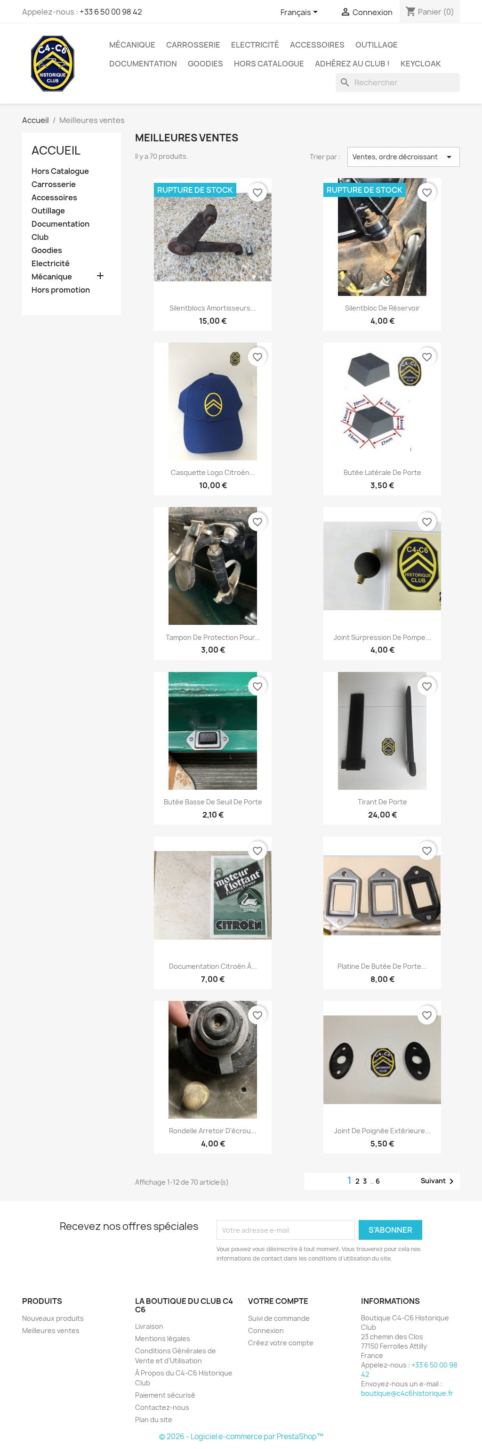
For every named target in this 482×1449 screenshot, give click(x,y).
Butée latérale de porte (382, 472)
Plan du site (153, 1419)
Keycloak (421, 63)
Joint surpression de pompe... (382, 637)
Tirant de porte (382, 801)
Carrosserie (193, 45)
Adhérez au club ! (352, 63)
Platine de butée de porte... (382, 966)
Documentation (143, 63)
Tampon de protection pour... (213, 637)
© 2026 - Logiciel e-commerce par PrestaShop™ (241, 1436)
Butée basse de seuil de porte (213, 801)
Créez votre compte (280, 1342)
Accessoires (317, 45)
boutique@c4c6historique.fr (407, 1393)
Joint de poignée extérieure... (382, 1130)
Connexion (266, 1330)
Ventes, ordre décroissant (404, 157)
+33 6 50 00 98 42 (111, 12)
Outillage (376, 45)
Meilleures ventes (51, 1330)
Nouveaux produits (53, 1318)
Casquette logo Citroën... (213, 472)
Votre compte (278, 1301)
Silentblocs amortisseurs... (212, 307)
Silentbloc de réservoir (382, 307)
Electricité (255, 45)
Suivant (439, 1181)
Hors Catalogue (269, 63)
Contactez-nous (162, 1407)
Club (40, 237)
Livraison (149, 1326)
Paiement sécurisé (165, 1395)
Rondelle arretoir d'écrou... (213, 1130)
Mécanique (132, 45)
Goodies (205, 63)
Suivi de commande (279, 1318)
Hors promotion (61, 290)
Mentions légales (162, 1338)
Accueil (56, 150)
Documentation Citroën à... (213, 966)
